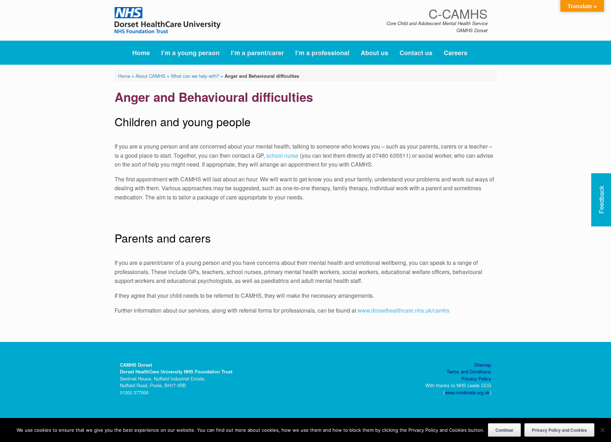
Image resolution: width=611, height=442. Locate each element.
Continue (504, 430)
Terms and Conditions (469, 371)
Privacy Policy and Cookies (559, 430)
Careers (455, 52)
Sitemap (482, 364)
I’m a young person (190, 52)
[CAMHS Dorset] (168, 20)
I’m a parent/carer (257, 52)
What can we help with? (195, 75)
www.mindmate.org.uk (467, 392)
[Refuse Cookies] (602, 430)
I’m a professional (322, 52)
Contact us (416, 52)
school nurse (283, 155)
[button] (486, 53)
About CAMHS (150, 75)
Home (141, 52)
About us (374, 52)
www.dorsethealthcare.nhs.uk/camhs (403, 310)
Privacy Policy (476, 378)
